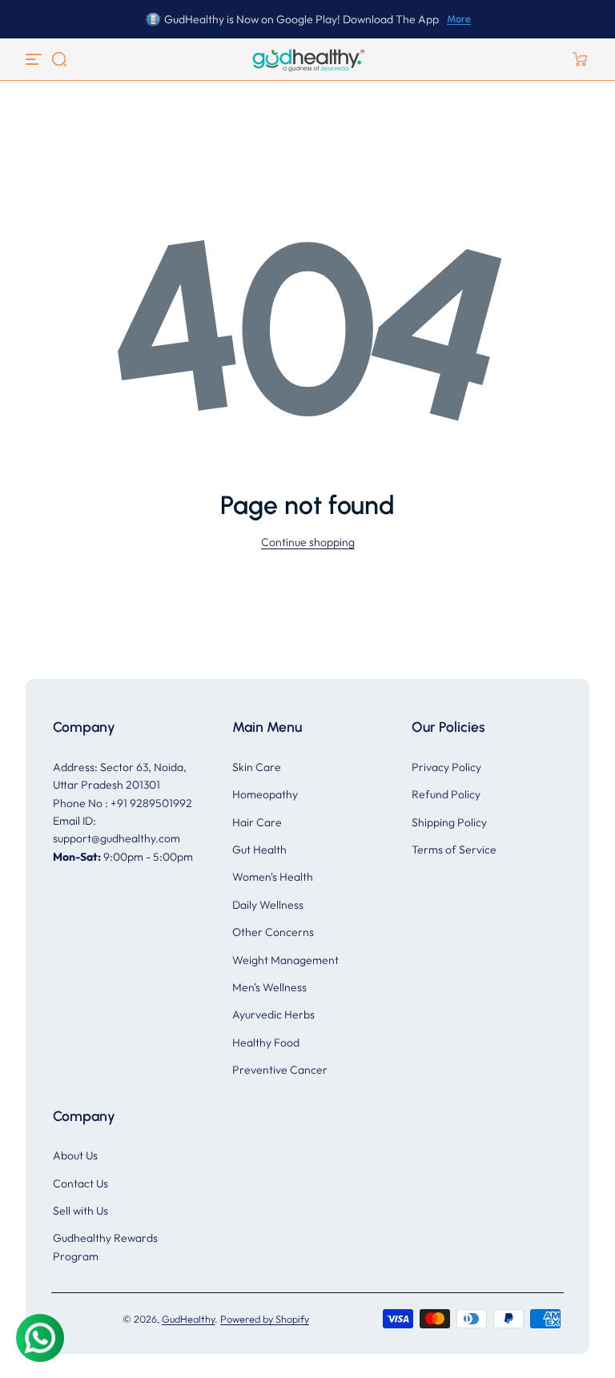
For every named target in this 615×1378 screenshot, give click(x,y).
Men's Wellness (269, 987)
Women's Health (272, 877)
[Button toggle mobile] (35, 59)
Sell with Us (80, 1210)
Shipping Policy (449, 822)
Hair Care (257, 822)
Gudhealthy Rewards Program (105, 1247)
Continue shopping (308, 542)
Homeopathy (265, 794)
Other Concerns (273, 932)
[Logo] (307, 59)
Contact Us (80, 1183)
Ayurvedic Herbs (273, 1014)
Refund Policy (446, 794)
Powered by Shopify (264, 1318)
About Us (75, 1155)
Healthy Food (265, 1042)
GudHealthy (188, 1318)
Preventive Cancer (280, 1070)
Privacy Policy (446, 767)
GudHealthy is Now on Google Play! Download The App (301, 19)
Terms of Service (454, 849)
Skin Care (256, 767)
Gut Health (259, 849)
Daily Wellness (267, 905)
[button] (59, 59)
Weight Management (285, 960)
